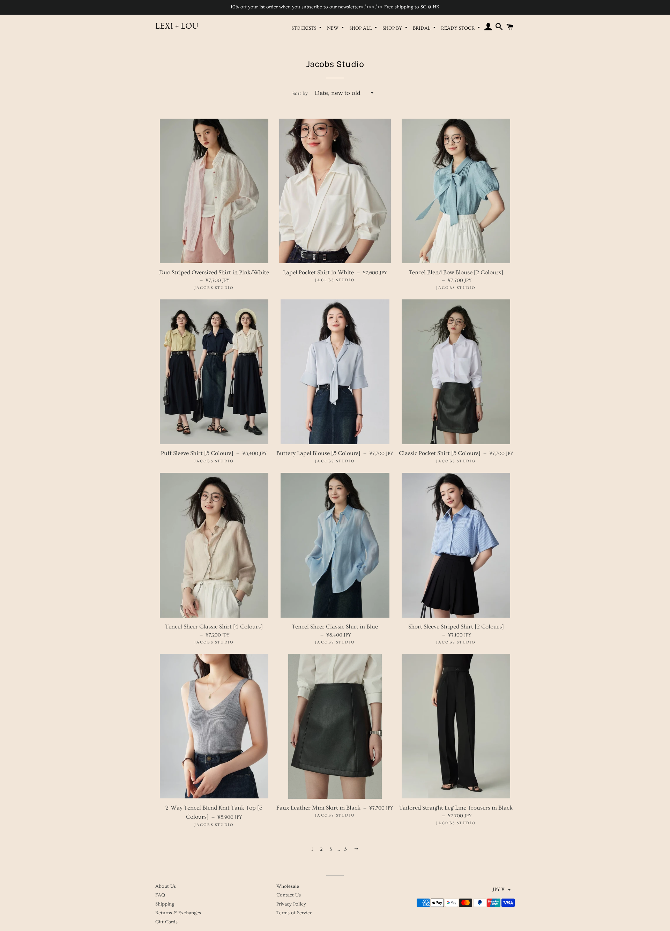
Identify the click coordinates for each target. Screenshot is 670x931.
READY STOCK (458, 28)
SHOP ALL (361, 28)
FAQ (160, 895)
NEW (333, 28)
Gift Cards (166, 922)
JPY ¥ (499, 889)
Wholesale (287, 886)
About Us (165, 886)
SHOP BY (392, 28)
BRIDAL (422, 28)
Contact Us (288, 895)
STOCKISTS (304, 28)
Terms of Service (294, 913)
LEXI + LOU (176, 26)
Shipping (164, 904)
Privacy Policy (291, 904)
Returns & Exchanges (178, 913)
